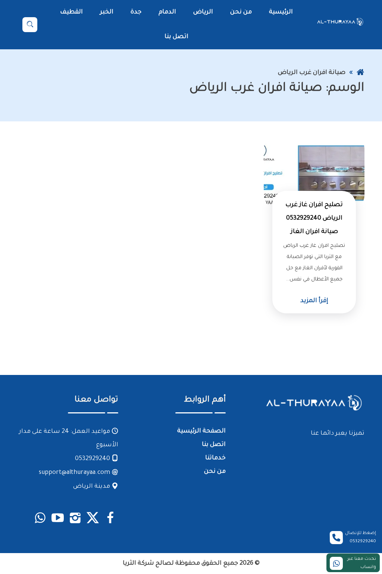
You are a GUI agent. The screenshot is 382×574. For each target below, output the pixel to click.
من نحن (241, 12)
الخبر (106, 12)
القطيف (71, 12)
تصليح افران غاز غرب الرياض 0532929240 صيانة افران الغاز (314, 218)
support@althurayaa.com (75, 472)
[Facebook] (110, 519)
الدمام (167, 12)
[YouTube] (57, 519)
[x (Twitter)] (93, 519)
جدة (136, 12)
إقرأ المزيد (314, 301)
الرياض (203, 12)
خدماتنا (215, 458)
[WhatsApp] (40, 519)
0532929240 (93, 459)
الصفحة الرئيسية (201, 431)
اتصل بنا (176, 37)
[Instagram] (75, 519)
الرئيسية (281, 12)
